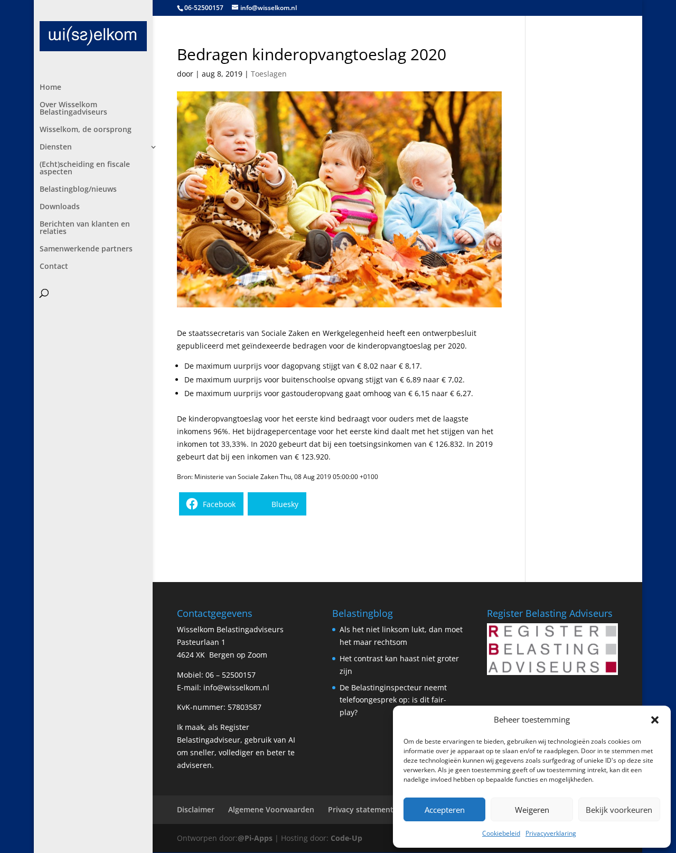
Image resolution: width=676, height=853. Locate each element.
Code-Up (346, 838)
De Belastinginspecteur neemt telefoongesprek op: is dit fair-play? (393, 700)
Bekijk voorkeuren (619, 809)
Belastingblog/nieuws (78, 189)
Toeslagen (269, 74)
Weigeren (532, 809)
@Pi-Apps (255, 838)
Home (50, 87)
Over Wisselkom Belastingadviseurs (73, 109)
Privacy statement (360, 809)
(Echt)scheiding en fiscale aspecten (85, 168)
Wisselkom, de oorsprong (86, 130)
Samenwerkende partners (86, 249)
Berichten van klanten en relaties (85, 228)
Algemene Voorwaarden (271, 809)
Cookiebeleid (501, 833)
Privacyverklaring (550, 833)
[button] (655, 720)
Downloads (60, 207)
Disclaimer (195, 809)
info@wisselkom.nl (236, 687)
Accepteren (445, 809)
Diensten (56, 147)
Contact (54, 267)
